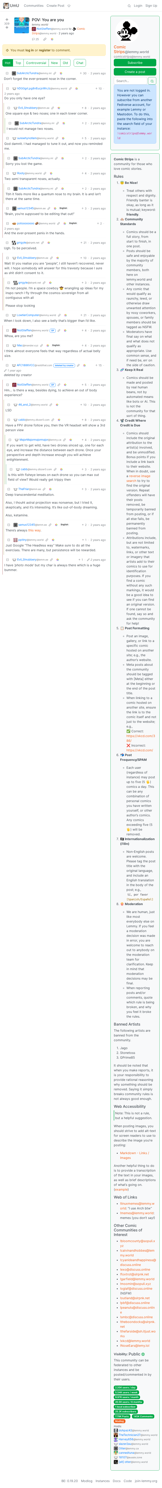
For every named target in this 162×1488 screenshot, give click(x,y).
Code (128, 1481)
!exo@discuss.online (135, 1269)
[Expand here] (21, 25)
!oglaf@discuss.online (136, 1288)
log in (29, 50)
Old (65, 63)
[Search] (129, 6)
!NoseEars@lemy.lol (134, 1346)
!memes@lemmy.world (137, 1213)
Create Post (55, 6)
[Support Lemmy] (69, 6)
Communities (33, 6)
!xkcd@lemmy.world (135, 1341)
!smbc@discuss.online (136, 1317)
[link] (45, 39)
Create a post (135, 72)
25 (37, 39)
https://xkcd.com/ (139, 750)
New (54, 63)
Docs (117, 1481)
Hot (7, 63)
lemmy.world (40, 24)
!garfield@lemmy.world (137, 1279)
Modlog (119, 1421)
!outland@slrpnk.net (135, 1298)
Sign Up (151, 6)
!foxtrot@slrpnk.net (134, 1274)
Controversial (36, 63)
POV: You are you (48, 19)
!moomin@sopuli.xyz (135, 1284)
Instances (103, 1481)
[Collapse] (7, 73)
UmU (14, 5)
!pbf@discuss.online (135, 1303)
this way (34, 530)
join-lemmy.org (146, 1481)
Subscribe (135, 63)
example (121, 1189)
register (45, 50)
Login (138, 6)
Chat (79, 63)
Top (18, 63)
